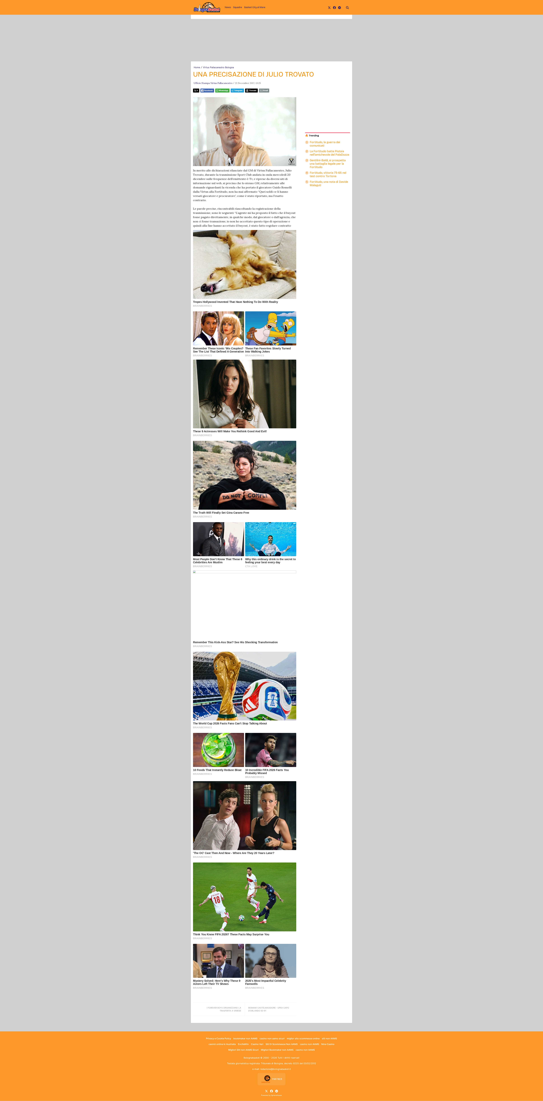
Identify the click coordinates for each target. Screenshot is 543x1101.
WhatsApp (223, 90)
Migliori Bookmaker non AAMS (277, 1049)
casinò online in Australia (222, 1044)
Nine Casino (327, 1044)
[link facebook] (334, 7)
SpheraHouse (276, 1095)
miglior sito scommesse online (303, 1038)
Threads (252, 90)
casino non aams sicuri (272, 1038)
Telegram (238, 90)
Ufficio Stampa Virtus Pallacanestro (213, 83)
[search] (347, 7)
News (228, 7)
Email (265, 90)
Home (197, 67)
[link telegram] (339, 7)
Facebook (208, 90)
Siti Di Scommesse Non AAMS (282, 1044)
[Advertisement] (271, 40)
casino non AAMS (309, 1044)
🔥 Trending (312, 135)
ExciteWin (243, 1044)
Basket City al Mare (254, 7)
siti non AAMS (329, 1038)
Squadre (237, 7)
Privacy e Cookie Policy (218, 1038)
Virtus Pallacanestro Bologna (218, 67)
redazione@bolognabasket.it (275, 1069)
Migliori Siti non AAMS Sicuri (243, 1049)
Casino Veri (257, 1044)
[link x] (329, 7)
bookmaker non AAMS (245, 1038)
